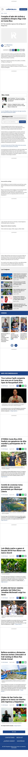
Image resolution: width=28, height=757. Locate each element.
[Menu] (2, 9)
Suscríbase (21, 741)
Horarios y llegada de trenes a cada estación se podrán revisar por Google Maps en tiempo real (16, 105)
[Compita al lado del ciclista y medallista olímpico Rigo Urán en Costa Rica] (14, 35)
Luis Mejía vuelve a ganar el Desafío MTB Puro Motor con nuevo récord (13, 550)
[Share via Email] (21, 50)
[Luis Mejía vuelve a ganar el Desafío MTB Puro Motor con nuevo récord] (13, 566)
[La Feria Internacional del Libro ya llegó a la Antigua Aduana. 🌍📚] (15, 324)
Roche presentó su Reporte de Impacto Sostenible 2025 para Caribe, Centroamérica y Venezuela (5, 337)
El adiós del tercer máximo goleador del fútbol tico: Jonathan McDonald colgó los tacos (13, 591)
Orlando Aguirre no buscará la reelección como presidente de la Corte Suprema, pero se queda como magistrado (20, 275)
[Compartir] (23, 50)
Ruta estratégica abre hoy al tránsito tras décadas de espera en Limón (19, 291)
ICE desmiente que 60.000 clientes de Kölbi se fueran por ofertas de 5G (19, 283)
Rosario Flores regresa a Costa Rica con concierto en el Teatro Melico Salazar (19, 298)
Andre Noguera (5, 385)
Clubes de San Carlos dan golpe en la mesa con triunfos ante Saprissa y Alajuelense (13, 699)
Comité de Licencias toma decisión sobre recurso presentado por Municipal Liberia (12, 488)
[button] (23, 9)
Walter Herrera (9, 44)
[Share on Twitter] (16, 50)
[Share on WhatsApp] (18, 50)
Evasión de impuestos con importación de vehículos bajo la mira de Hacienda (20, 305)
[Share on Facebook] (13, 50)
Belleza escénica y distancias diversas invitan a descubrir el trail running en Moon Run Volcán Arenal (13, 655)
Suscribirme (22, 121)
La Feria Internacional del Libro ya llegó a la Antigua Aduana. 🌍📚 (15, 336)
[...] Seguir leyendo (13, 410)
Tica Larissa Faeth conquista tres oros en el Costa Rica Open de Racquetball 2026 (13, 380)
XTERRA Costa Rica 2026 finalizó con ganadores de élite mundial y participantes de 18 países (13, 442)
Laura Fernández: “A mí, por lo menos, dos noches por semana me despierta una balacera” (16, 99)
